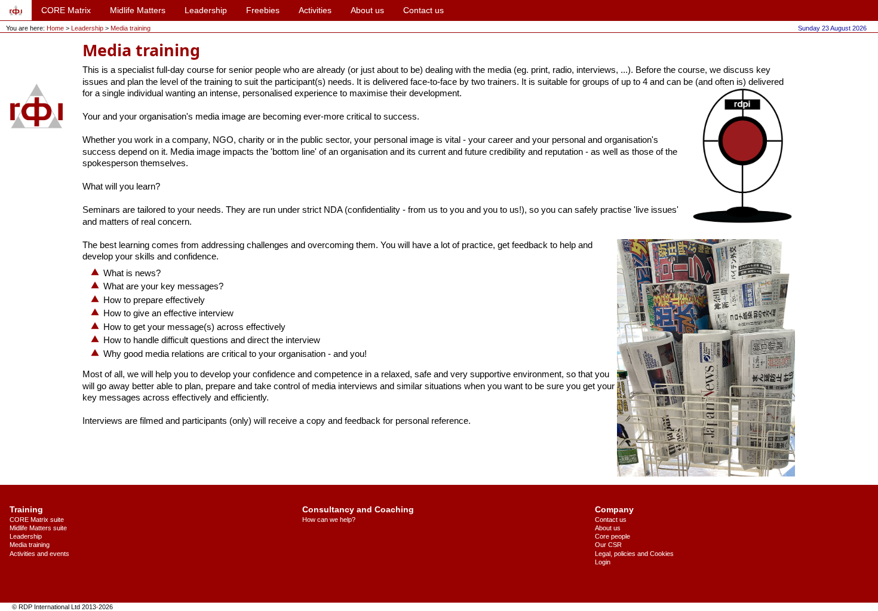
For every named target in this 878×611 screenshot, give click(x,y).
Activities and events (39, 553)
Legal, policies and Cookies (634, 553)
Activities (315, 10)
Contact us (423, 10)
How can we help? (328, 519)
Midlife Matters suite (38, 527)
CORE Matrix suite (37, 519)
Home (55, 28)
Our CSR (608, 544)
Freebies (263, 10)
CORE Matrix (66, 10)
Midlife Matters (137, 10)
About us (367, 10)
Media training (130, 28)
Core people (612, 536)
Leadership (206, 10)
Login (602, 562)
